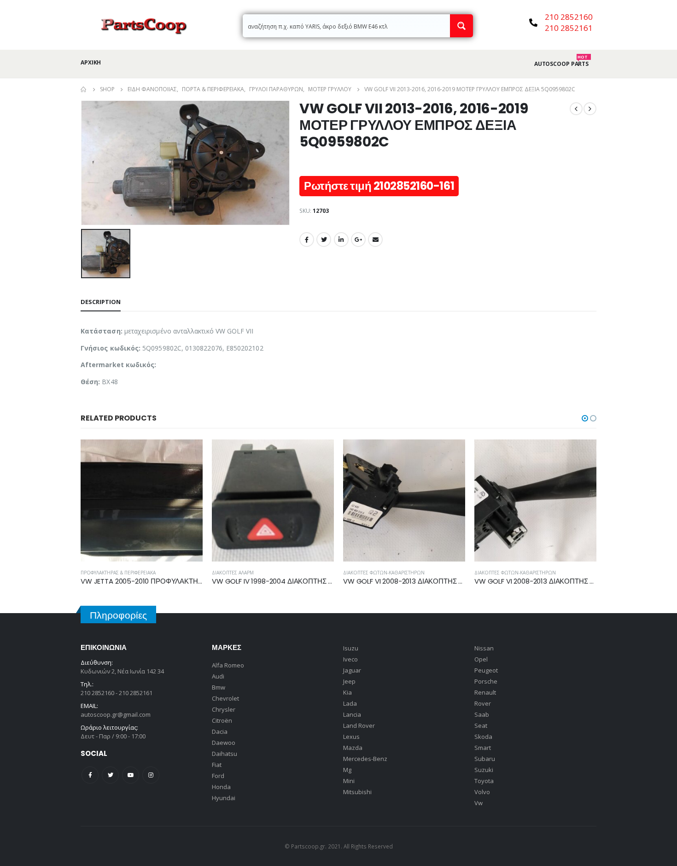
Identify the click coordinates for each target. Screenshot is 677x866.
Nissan (484, 648)
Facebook (306, 239)
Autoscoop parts (561, 64)
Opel (481, 659)
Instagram (150, 775)
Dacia (220, 731)
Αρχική (91, 62)
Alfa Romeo (228, 665)
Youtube (130, 775)
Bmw (218, 687)
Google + (358, 239)
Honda (221, 787)
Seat (480, 725)
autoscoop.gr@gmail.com (116, 714)
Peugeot (486, 670)
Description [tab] (101, 302)
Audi (218, 676)
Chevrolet (225, 698)
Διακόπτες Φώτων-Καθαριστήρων (384, 572)
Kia (347, 692)
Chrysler (223, 709)
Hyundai (223, 798)
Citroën (222, 720)
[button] (585, 418)
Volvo (482, 792)
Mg (347, 770)
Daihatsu (224, 753)
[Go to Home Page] (84, 89)
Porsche (485, 681)
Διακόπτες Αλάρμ (233, 572)
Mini (349, 781)
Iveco (350, 659)
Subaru (484, 759)
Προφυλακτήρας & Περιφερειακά (118, 572)
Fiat (217, 765)
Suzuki (483, 770)
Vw (478, 803)
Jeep (349, 681)
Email (375, 239)
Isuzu (350, 648)
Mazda (352, 747)
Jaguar (352, 670)
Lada (350, 703)
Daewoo (223, 742)
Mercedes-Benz (365, 759)
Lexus (351, 736)
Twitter (323, 239)
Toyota (484, 781)
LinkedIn (341, 239)
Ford (218, 776)
